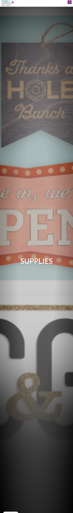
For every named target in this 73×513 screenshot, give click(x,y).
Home (3, 5)
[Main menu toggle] (70, 2)
